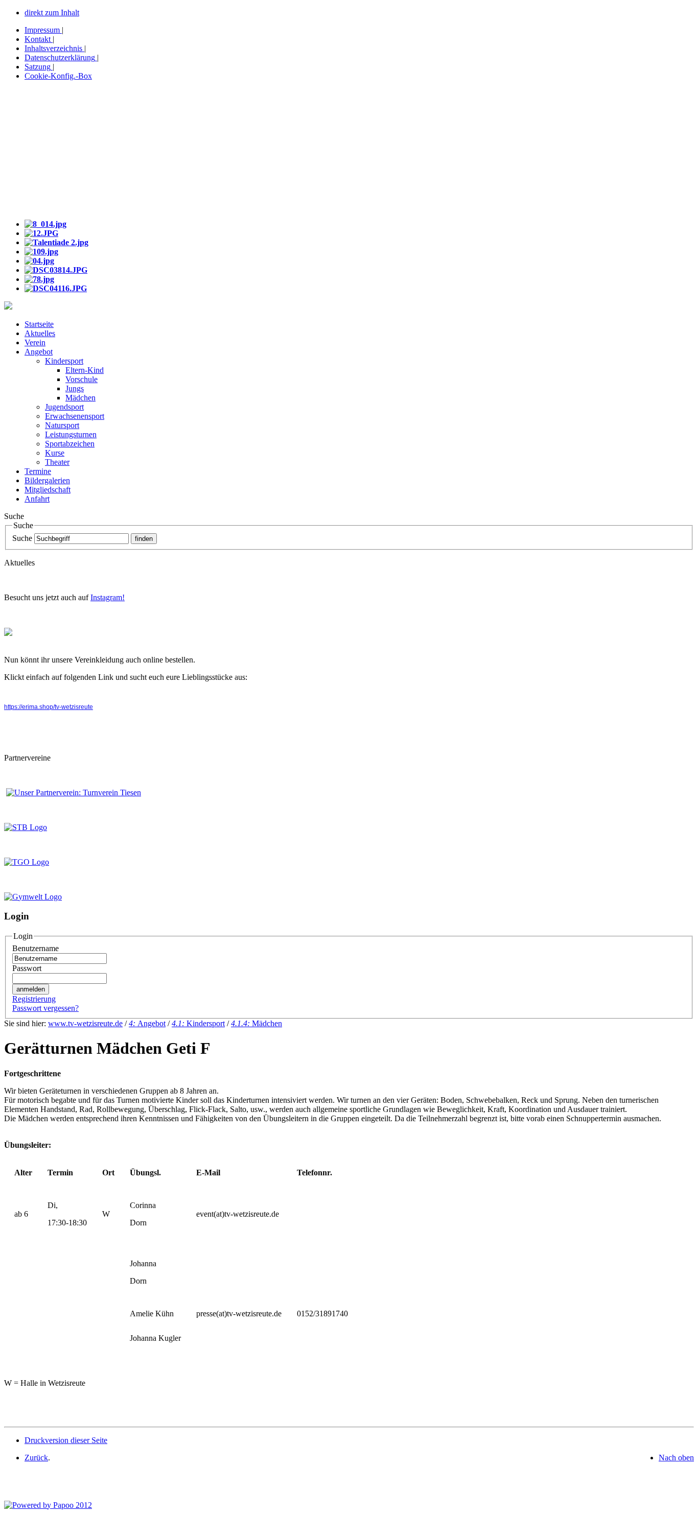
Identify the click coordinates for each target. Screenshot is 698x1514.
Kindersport (64, 361)
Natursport (62, 425)
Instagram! (107, 597)
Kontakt (38, 39)
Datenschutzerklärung (60, 57)
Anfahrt (37, 498)
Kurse (54, 452)
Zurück (36, 1457)
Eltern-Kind (84, 370)
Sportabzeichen (70, 443)
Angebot (39, 351)
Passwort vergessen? (45, 1008)
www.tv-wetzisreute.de (85, 1023)
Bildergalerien (47, 480)
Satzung (38, 66)
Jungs (74, 388)
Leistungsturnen (71, 434)
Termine (38, 471)
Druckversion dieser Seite (66, 1440)
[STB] (25, 827)
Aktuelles (40, 333)
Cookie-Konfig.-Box (58, 76)
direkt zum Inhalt (52, 12)
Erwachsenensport (74, 416)
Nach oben (676, 1457)
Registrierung (34, 999)
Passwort (26, 968)
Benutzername (35, 948)
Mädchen (80, 397)
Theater (57, 462)
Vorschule (81, 379)
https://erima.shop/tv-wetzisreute (48, 707)
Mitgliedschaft (48, 489)
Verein (35, 342)
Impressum (42, 30)
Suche (22, 538)
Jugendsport (64, 407)
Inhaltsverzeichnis (53, 48)
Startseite (39, 324)
